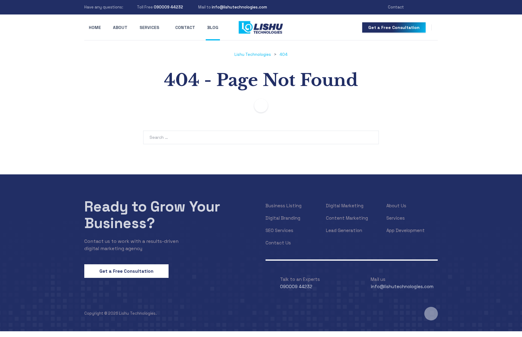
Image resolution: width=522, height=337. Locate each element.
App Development (405, 230)
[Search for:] (261, 137)
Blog (212, 27)
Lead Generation (344, 230)
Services (149, 27)
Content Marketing (347, 218)
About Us (396, 205)
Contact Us (278, 243)
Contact (396, 7)
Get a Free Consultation (394, 27)
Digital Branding (283, 218)
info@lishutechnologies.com (239, 7)
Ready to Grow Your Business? (152, 214)
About (120, 27)
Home (95, 27)
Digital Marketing (344, 205)
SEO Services (279, 230)
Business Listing (283, 205)
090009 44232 (168, 7)
